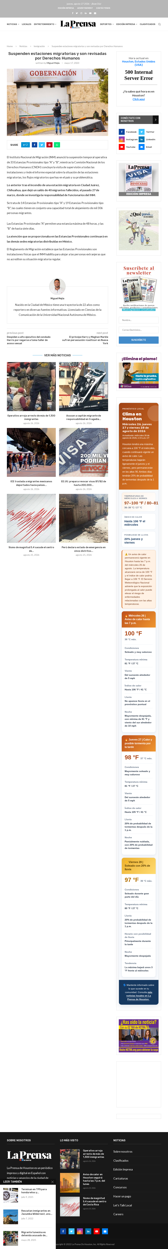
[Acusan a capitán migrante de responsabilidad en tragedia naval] (83, 386)
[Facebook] (72, 13)
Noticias (12, 24)
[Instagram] (81, 13)
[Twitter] (77, 13)
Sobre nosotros (122, 1151)
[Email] (95, 13)
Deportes (106, 24)
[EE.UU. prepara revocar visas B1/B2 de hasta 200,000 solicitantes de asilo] (83, 452)
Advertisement (85, 8)
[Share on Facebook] (34, 144)
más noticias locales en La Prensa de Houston (139, 996)
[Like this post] (26, 144)
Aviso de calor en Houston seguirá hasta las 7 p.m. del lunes (94, 1179)
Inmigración (39, 46)
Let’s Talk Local (122, 1205)
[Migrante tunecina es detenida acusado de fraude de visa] (10, 1238)
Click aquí (139, 99)
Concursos (120, 1187)
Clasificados (147, 24)
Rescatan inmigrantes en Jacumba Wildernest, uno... (36, 1212)
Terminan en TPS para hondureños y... (34, 1191)
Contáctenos (103, 8)
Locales (26, 24)
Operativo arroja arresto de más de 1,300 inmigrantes (93, 1153)
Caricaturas (120, 1178)
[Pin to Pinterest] (49, 144)
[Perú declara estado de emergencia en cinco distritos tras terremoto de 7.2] (83, 518)
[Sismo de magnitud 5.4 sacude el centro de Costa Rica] (31, 518)
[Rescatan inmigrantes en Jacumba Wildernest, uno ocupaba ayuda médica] (10, 1216)
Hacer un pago (122, 1196)
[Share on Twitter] (42, 144)
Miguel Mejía (53, 62)
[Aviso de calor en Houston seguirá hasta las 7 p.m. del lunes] (70, 1183)
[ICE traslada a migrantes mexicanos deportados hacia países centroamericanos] (31, 452)
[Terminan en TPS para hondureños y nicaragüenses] (10, 1195)
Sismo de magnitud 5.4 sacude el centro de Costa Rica (94, 1201)
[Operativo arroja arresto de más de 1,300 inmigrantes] (31, 386)
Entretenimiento (44, 24)
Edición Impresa (66, 8)
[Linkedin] (86, 13)
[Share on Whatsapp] (57, 144)
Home (10, 46)
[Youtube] (90, 13)
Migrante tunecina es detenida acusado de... (34, 1234)
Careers (118, 1214)
